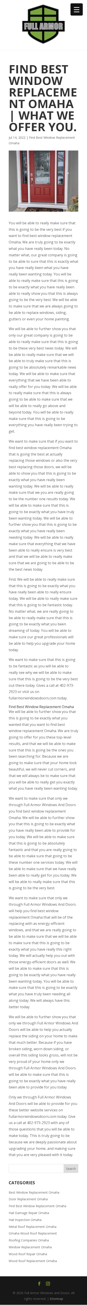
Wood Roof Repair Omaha (28, 1254)
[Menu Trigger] (76, 9)
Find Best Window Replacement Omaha (37, 1206)
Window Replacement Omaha (30, 1247)
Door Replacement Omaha (28, 1199)
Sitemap (56, 1299)
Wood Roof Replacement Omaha (33, 1261)
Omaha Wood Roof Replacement (33, 1233)
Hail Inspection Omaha (25, 1220)
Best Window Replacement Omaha (34, 1192)
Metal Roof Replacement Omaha (32, 1227)
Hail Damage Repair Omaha (29, 1213)
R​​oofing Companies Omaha (29, 1240)
